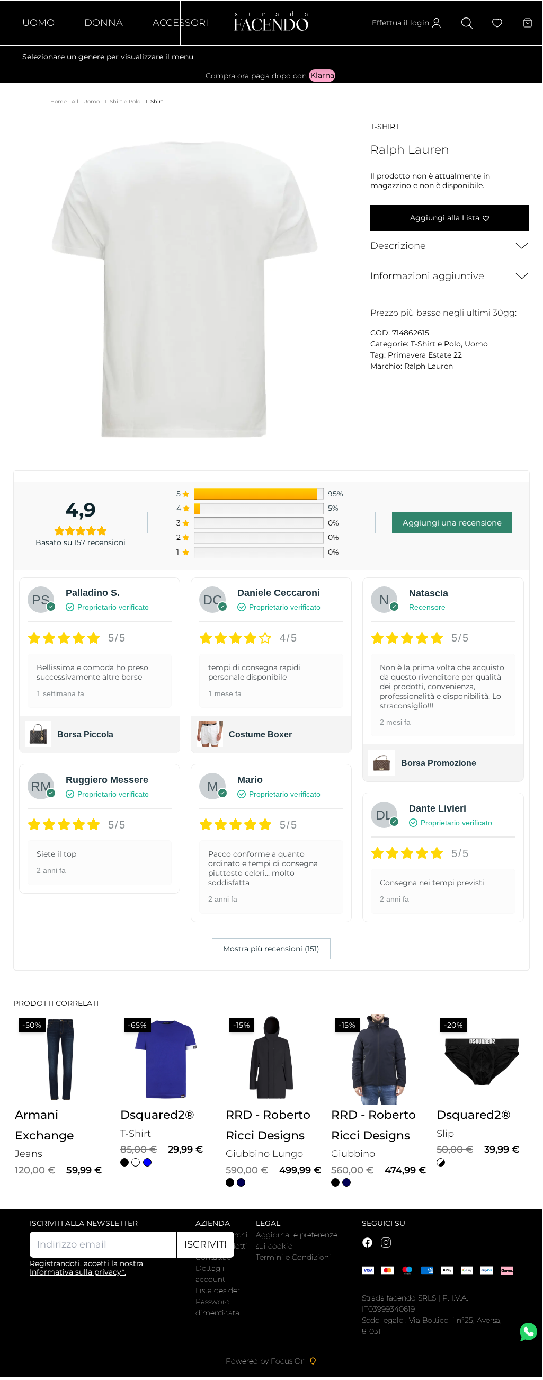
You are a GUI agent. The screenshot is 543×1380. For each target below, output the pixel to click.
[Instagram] (385, 1242)
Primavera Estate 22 (425, 355)
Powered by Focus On (266, 1361)
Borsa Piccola (85, 734)
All (76, 101)
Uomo (38, 23)
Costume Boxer (260, 734)
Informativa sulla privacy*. (78, 1272)
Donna (103, 23)
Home (59, 101)
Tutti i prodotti (221, 1246)
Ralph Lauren (428, 366)
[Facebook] (367, 1242)
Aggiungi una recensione (452, 523)
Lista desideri (218, 1290)
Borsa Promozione (438, 763)
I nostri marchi (221, 1235)
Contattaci (214, 1257)
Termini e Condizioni (293, 1257)
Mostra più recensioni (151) (271, 949)
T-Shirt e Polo (123, 101)
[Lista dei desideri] (497, 23)
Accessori (180, 23)
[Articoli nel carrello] (527, 22)
